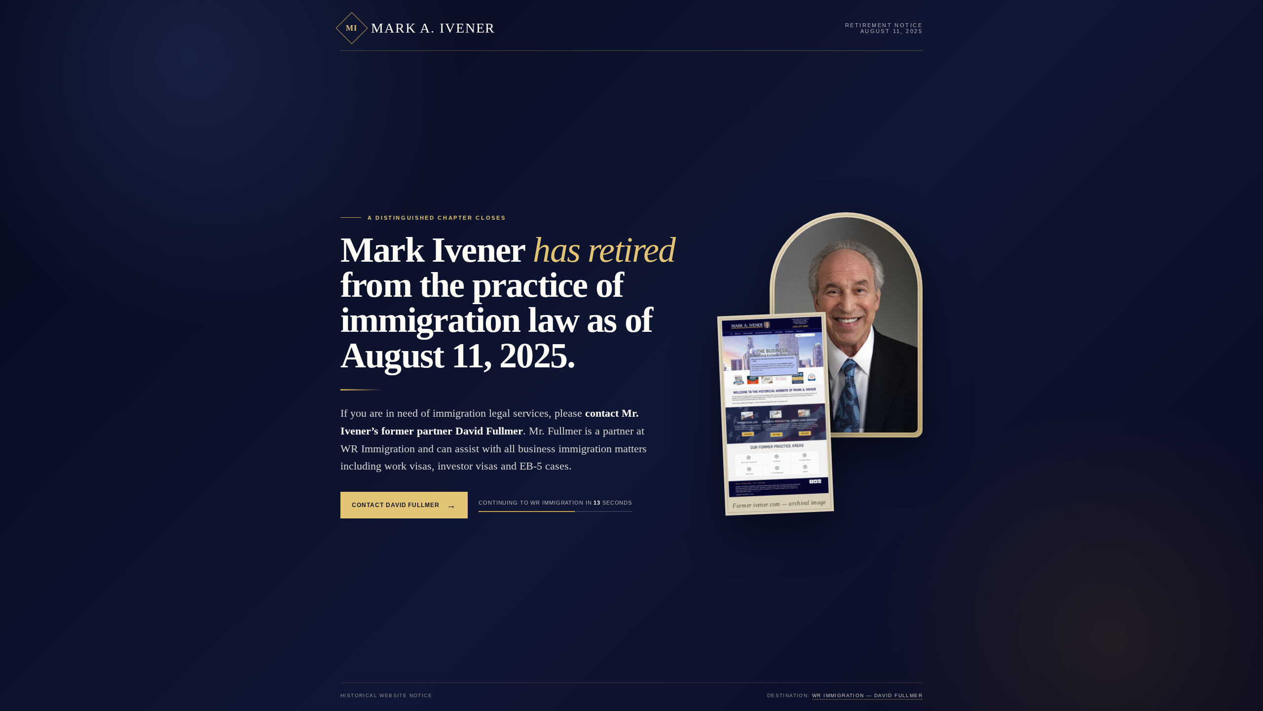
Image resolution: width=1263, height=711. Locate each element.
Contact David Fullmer (404, 505)
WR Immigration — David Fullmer (867, 695)
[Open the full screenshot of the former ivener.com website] (775, 406)
